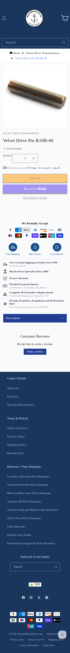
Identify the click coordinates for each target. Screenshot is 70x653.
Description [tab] (13, 318)
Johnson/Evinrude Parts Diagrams (28, 484)
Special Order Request (20, 404)
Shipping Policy (17, 444)
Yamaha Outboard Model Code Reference (32, 509)
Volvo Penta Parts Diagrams (24, 518)
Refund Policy (16, 453)
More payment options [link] (35, 197)
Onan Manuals (16, 526)
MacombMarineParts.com (30, 634)
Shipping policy (56, 640)
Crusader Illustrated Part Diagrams (28, 476)
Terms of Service (17, 428)
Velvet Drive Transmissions (42, 53)
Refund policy (54, 634)
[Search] (64, 42)
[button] (65, 18)
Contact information (29, 645)
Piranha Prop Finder (19, 535)
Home (16, 53)
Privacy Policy (16, 436)
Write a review (35, 351)
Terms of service (36, 640)
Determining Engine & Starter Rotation (31, 543)
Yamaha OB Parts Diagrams (24, 501)
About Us (13, 388)
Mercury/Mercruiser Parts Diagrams (29, 493)
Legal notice (49, 645)
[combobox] (35, 42)
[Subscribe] (55, 567)
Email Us (12, 396)
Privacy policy (17, 640)
